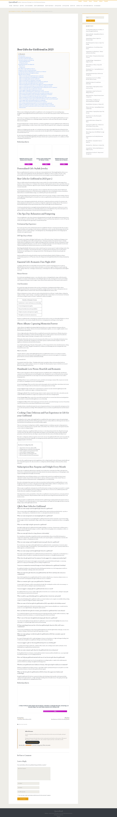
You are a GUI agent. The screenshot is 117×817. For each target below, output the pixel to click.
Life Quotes (58, 5)
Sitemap (58, 816)
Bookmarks (97, 5)
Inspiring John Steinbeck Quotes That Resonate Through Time (94, 74)
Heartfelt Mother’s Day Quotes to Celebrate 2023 (95, 104)
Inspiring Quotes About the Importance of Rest (94, 129)
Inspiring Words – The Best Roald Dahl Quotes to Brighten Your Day (95, 149)
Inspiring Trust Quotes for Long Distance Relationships (93, 83)
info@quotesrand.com (58, 814)
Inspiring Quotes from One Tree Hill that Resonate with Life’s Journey (93, 78)
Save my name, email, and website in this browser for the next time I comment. (35, 795)
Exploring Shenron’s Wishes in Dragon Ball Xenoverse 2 (94, 65)
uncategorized (26, 11)
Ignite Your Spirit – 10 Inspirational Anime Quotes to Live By (95, 57)
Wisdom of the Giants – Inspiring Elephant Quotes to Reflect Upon (95, 108)
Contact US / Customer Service (84, 5)
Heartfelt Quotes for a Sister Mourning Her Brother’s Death (93, 116)
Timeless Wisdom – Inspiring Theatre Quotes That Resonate (95, 112)
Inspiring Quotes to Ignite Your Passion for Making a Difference (94, 92)
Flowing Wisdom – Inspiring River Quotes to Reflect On (94, 141)
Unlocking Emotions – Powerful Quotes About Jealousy (94, 48)
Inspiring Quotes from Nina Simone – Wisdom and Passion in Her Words (94, 52)
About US (72, 5)
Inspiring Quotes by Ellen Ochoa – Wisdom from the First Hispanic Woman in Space (95, 125)
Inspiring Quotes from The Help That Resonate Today (94, 137)
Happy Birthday (49, 5)
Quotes (22, 5)
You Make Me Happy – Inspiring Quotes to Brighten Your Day (93, 61)
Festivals (16, 5)
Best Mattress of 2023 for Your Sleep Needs (60, 719)
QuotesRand (13, 2)
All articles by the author (32, 742)
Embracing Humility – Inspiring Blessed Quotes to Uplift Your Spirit (95, 35)
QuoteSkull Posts (14, 11)
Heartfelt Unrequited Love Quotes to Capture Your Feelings (95, 43)
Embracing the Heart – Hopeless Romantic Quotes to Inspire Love (95, 96)
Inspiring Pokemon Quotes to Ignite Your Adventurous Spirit (93, 39)
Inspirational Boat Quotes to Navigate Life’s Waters (94, 121)
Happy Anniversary (39, 5)
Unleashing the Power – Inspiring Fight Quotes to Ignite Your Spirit (95, 70)
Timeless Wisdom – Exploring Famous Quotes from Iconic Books (94, 87)
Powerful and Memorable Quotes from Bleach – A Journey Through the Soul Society (95, 30)
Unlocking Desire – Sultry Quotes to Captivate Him (95, 145)
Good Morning (29, 5)
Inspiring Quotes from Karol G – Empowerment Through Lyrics (94, 153)
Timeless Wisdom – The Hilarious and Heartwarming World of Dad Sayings (93, 100)
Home (10, 5)
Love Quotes (65, 5)
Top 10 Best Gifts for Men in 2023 (24, 719)
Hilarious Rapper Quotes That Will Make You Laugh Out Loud (95, 133)
